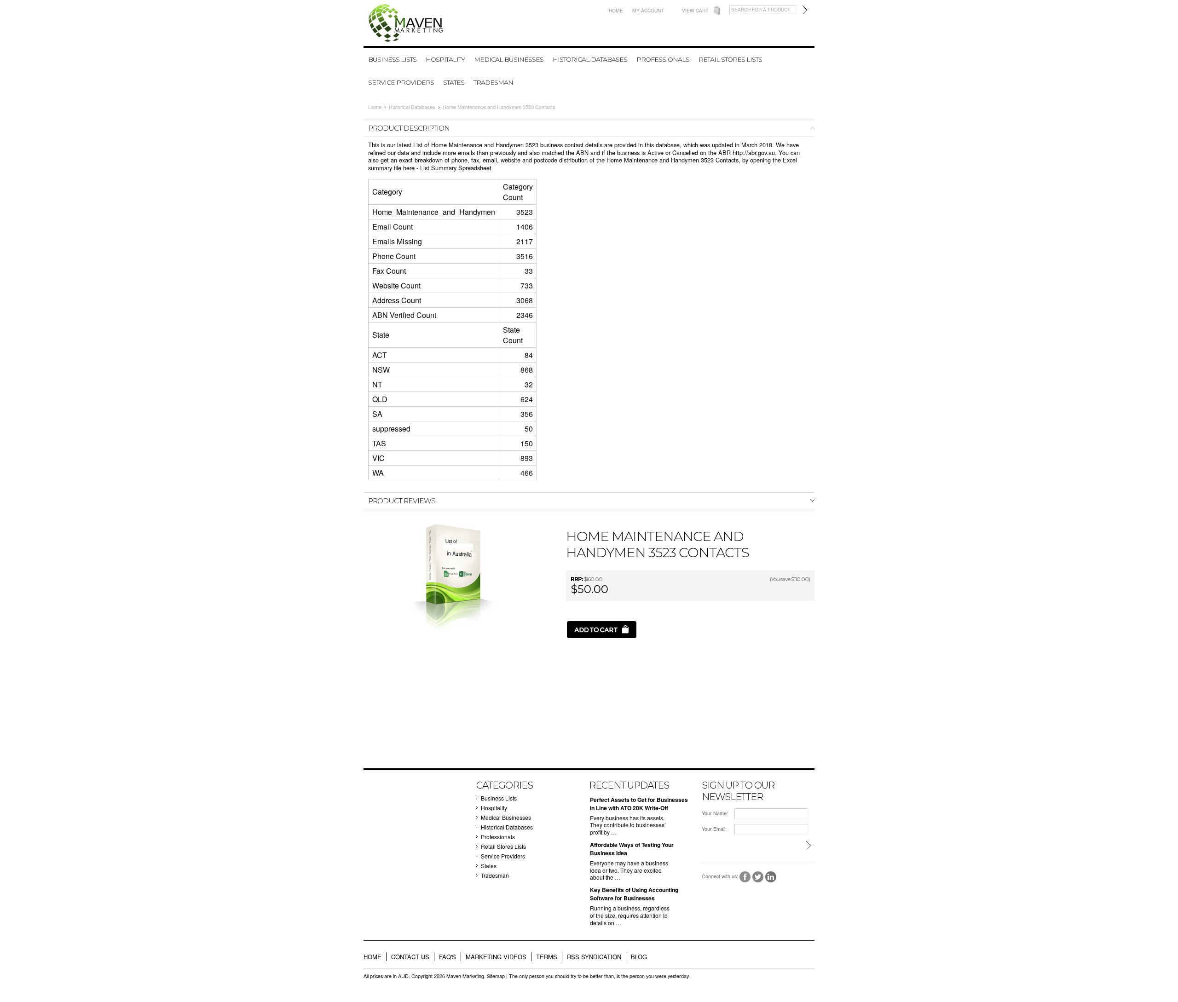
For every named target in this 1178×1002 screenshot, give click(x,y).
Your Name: (715, 813)
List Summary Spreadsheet (455, 167)
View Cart (695, 10)
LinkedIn (771, 877)
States (453, 82)
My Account (648, 10)
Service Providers (401, 82)
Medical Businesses (508, 59)
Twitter (758, 877)
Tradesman (493, 82)
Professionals (662, 59)
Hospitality (445, 59)
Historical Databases (590, 59)
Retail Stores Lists (730, 59)
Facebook (745, 877)
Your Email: (714, 828)
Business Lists (392, 59)
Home (616, 10)
